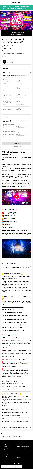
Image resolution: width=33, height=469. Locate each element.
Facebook (18, 457)
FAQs (5, 449)
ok (19, 466)
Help (17, 449)
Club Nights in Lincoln (17, 436)
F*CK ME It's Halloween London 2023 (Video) (13, 325)
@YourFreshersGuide (13, 389)
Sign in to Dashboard (20, 448)
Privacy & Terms (7, 456)
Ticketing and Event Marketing (22, 446)
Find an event (6, 446)
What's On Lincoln (6, 436)
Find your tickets (7, 448)
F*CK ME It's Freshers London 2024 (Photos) (13, 330)
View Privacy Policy (12, 467)
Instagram (18, 456)
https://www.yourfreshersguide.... (21, 421)
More (4, 83)
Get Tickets (16, 143)
